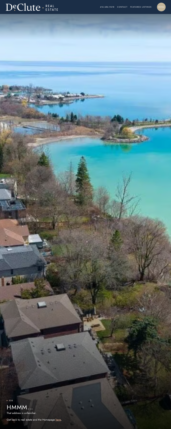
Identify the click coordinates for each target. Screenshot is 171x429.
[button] (161, 7)
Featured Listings (141, 7)
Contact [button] (122, 7)
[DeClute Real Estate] (37, 7)
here (58, 420)
